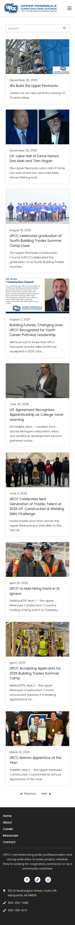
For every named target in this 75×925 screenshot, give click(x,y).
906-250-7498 (18, 903)
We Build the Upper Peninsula (34, 85)
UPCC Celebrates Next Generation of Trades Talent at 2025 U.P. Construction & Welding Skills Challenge (37, 506)
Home (7, 816)
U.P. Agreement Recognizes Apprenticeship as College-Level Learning (36, 414)
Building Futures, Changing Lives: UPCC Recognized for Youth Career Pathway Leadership (36, 330)
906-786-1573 (17, 910)
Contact (9, 842)
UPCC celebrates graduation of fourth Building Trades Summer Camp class (36, 241)
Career (8, 829)
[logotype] (31, 8)
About (7, 822)
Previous (29, 794)
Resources (10, 835)
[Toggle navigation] (69, 8)
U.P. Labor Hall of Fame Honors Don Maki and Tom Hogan (34, 158)
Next (45, 794)
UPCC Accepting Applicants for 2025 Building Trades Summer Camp (35, 673)
